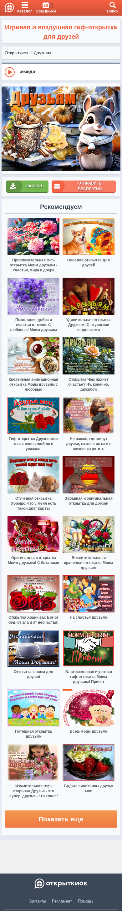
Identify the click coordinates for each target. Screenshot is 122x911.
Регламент (62, 901)
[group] (61, 71)
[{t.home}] (61, 884)
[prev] (8, 129)
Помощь (86, 901)
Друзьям (42, 52)
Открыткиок (16, 52)
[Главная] (7, 8)
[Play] (10, 72)
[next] (114, 129)
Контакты (37, 901)
